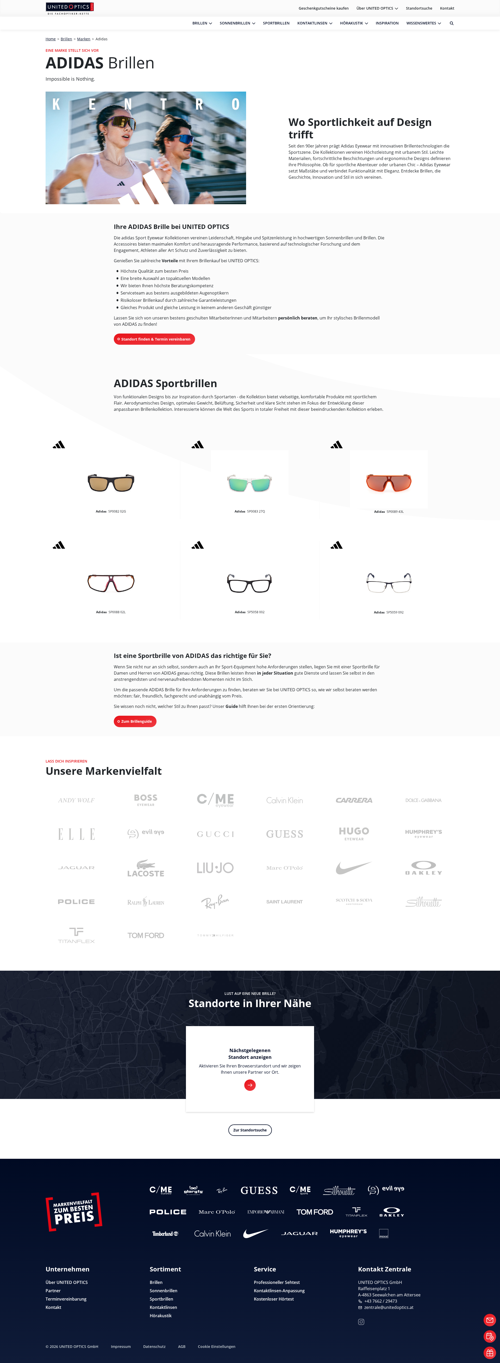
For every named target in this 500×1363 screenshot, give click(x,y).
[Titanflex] (76, 935)
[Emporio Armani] (266, 1212)
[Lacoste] (146, 868)
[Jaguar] (76, 868)
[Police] (76, 901)
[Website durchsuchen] (449, 23)
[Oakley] (423, 868)
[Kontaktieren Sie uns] (490, 1320)
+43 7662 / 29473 (380, 1301)
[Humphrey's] (423, 834)
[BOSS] (146, 800)
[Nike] (354, 868)
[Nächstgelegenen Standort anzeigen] (250, 1085)
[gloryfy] (193, 1190)
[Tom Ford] (146, 935)
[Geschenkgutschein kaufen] (490, 1353)
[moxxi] (383, 1233)
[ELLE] (76, 834)
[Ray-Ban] (215, 901)
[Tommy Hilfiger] (215, 935)
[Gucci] (215, 834)
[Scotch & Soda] (354, 901)
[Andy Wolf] (76, 800)
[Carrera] (354, 800)
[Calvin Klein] (284, 800)
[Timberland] (166, 1233)
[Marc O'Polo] (284, 868)
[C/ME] (215, 800)
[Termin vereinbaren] (490, 1336)
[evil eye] (146, 834)
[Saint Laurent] (284, 901)
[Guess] (284, 834)
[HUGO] (354, 834)
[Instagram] (361, 1321)
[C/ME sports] (300, 1190)
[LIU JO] (215, 868)
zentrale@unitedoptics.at (389, 1307)
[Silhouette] (423, 901)
